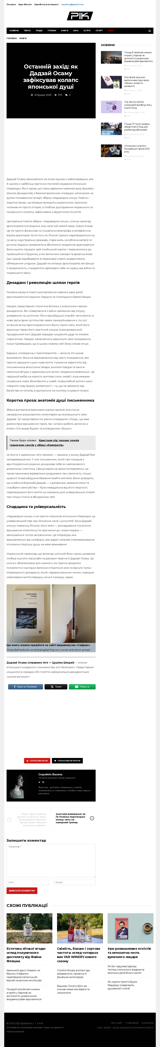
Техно (27, 30)
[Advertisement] (51, 147)
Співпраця (131, 1023)
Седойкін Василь (50, 774)
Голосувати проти (69, 761)
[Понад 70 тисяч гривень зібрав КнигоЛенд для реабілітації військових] (111, 129)
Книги (64, 30)
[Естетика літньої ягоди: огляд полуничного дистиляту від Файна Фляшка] (29, 928)
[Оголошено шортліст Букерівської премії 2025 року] (111, 150)
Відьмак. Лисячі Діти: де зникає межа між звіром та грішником (73, 989)
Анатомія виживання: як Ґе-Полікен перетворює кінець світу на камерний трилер (70, 818)
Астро (87, 30)
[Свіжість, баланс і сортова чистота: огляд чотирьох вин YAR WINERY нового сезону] (80, 928)
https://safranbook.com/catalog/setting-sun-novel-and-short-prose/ (48, 649)
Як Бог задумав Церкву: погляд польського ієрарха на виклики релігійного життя (126, 970)
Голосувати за (39, 761)
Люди (39, 30)
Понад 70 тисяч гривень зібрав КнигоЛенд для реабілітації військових (137, 127)
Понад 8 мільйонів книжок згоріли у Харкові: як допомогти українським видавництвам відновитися (138, 57)
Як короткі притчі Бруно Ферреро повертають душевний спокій (122, 985)
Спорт (99, 30)
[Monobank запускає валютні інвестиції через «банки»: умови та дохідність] (111, 82)
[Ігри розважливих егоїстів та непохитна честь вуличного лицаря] (130, 928)
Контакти (147, 1023)
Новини (14, 30)
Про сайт (116, 1023)
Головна (12, 38)
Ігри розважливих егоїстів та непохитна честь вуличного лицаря (129, 953)
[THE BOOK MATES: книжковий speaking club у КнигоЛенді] (111, 107)
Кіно (75, 30)
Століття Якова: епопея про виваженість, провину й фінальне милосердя (73, 974)
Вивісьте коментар (22, 890)
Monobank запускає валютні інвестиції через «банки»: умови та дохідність (136, 81)
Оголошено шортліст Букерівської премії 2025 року (136, 148)
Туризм (52, 30)
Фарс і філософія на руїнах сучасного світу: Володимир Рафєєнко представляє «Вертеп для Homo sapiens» (31, 820)
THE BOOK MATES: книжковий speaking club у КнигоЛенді (138, 105)
